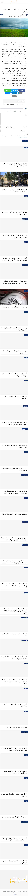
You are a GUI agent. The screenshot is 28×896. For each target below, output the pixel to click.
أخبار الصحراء (24, 640)
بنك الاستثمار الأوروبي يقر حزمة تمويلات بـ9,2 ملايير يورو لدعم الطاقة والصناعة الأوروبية (15, 611)
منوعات (25, 406)
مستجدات (25, 265)
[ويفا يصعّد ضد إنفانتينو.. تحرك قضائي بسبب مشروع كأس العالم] (14, 318)
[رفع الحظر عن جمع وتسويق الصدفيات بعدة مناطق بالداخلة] (14, 458)
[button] (21, 90)
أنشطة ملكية (24, 821)
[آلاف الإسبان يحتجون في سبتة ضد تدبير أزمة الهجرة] (14, 851)
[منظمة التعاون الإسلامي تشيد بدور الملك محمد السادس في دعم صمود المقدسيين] (14, 551)
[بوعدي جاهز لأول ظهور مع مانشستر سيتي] (14, 807)
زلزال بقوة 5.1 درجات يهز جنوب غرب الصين (14, 307)
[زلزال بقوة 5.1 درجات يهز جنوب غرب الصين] (14, 297)
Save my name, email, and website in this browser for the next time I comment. (14, 136)
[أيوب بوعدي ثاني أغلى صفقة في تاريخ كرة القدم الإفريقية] (14, 695)
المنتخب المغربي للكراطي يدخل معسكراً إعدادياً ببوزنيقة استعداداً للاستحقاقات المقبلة (14, 586)
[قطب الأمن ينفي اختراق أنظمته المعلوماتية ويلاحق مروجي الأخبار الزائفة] (14, 647)
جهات (2, 14)
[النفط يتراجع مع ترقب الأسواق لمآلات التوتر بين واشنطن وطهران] (14, 364)
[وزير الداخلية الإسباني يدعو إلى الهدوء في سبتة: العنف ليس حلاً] (14, 180)
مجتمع (25, 196)
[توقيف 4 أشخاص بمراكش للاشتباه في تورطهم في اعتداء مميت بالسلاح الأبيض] (14, 481)
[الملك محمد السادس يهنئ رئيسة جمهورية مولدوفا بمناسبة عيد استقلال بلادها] (14, 828)
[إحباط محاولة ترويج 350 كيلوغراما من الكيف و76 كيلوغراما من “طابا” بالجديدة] (14, 738)
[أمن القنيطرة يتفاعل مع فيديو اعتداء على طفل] (14, 624)
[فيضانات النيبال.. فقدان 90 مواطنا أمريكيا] (14, 504)
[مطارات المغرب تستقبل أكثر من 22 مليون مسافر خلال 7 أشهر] (14, 202)
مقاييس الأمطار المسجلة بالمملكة (16, 727)
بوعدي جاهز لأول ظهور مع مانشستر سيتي (14, 817)
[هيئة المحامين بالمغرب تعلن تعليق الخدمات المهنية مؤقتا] (14, 435)
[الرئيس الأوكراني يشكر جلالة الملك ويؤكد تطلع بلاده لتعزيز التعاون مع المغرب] (14, 412)
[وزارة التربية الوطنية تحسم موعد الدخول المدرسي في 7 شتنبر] (14, 225)
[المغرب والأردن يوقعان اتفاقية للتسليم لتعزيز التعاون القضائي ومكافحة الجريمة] (14, 271)
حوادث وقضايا (24, 475)
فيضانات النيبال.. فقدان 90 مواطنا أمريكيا (14, 514)
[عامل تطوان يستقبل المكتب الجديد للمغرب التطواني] (14, 784)
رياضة (26, 311)
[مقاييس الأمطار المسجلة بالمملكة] (14, 717)
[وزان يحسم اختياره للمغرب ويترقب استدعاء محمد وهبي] (14, 341)
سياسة (25, 755)
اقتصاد (25, 147)
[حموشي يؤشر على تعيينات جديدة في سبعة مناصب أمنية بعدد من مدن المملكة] (14, 528)
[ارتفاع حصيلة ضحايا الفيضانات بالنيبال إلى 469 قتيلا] (14, 387)
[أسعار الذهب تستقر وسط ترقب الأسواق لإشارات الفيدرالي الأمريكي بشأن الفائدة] (14, 248)
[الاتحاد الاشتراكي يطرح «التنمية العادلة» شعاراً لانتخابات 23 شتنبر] (14, 761)
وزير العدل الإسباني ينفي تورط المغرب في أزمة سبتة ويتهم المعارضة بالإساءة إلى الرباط (14, 681)
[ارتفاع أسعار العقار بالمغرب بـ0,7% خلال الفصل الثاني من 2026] (14, 154)
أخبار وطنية (24, 219)
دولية (26, 173)
